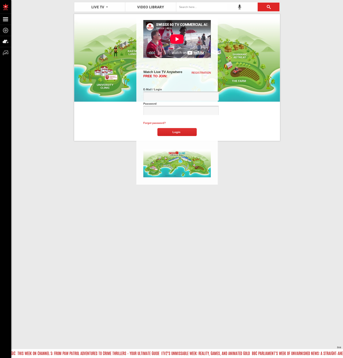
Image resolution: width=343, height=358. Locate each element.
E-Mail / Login (152, 89)
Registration (201, 72)
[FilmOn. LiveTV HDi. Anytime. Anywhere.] (5, 7)
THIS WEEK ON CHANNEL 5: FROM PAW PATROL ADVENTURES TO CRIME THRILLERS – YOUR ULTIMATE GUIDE (81, 353)
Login (176, 132)
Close (339, 347)
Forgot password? (154, 123)
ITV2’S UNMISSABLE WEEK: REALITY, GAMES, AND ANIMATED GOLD (198, 353)
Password (150, 103)
